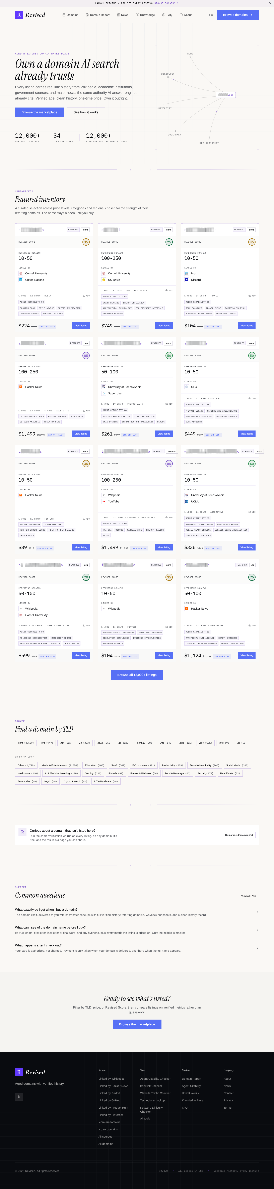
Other (26, 765)
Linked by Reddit (109, 1093)
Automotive (27, 781)
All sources (105, 1136)
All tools (145, 1118)
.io (84, 742)
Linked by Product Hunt (113, 1107)
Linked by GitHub (109, 1100)
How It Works (190, 1093)
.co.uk (104, 742)
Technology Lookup (152, 1100)
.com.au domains (109, 1122)
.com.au (145, 742)
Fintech (116, 773)
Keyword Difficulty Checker (151, 1109)
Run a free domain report (239, 835)
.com (26, 742)
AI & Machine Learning (61, 773)
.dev (205, 742)
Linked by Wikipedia (111, 1078)
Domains (72, 14)
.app (185, 742)
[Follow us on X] (19, 1097)
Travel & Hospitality (204, 765)
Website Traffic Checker (155, 1093)
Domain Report (100, 14)
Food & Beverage (178, 773)
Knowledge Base (192, 1100)
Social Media (237, 765)
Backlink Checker (151, 1086)
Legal (50, 781)
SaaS (118, 765)
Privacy (228, 1100)
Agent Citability (191, 1086)
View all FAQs (248, 896)
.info (224, 742)
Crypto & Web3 (75, 781)
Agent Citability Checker (155, 1078)
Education (95, 765)
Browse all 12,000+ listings (137, 674)
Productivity (172, 765)
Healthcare (28, 773)
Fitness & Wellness (144, 773)
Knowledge (147, 14)
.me (166, 742)
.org (47, 742)
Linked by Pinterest (110, 1114)
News (125, 14)
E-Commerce (143, 765)
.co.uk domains (108, 1129)
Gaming (93, 773)
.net (66, 742)
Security (205, 773)
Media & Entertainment (60, 765)
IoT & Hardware (106, 781)
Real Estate (230, 773)
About (188, 14)
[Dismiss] (270, 3)
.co (124, 742)
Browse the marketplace (39, 112)
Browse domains (165, 3)
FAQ (169, 14)
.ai (242, 742)
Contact (228, 1093)
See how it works (86, 112)
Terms (227, 1107)
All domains (105, 1143)
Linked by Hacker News (113, 1086)
